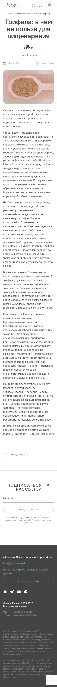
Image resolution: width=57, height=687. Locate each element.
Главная (9, 13)
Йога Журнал (28, 55)
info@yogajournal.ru (15, 563)
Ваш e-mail (8, 498)
